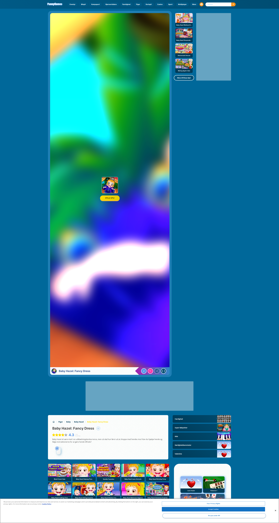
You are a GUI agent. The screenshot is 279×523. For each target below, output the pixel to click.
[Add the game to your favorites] (98, 428)
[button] (201, 4)
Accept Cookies (213, 509)
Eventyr (72, 4)
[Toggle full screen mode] (163, 371)
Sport (170, 4)
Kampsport (95, 4)
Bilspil (83, 4)
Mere (194, 4)
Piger (138, 4)
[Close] (275, 510)
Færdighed (126, 4)
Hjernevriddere (111, 4)
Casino (160, 4)
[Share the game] (157, 371)
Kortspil (149, 4)
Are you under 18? (214, 516)
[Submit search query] (233, 4)
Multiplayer (182, 4)
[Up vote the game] (144, 371)
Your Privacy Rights (213, 503)
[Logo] (55, 4)
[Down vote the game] (150, 371)
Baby (68, 422)
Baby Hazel (79, 422)
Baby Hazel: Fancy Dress (97, 422)
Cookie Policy (46, 504)
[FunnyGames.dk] (53, 422)
